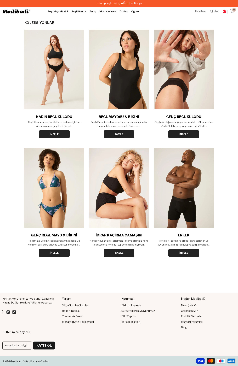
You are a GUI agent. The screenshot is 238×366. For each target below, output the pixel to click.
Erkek (184, 235)
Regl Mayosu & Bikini (119, 117)
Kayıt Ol (44, 345)
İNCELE (54, 134)
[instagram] (8, 312)
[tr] (224, 12)
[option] (119, 3)
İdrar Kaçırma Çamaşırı (119, 235)
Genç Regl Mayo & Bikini (54, 235)
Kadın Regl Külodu (54, 117)
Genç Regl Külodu (183, 117)
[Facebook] (2, 312)
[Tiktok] (14, 312)
